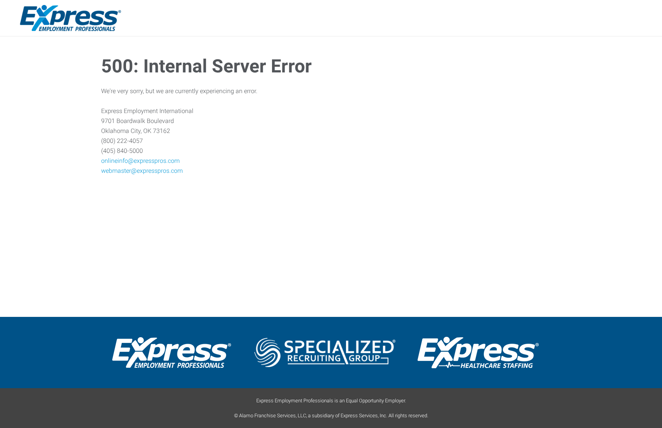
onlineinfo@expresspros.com (140, 160)
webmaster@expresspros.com (142, 170)
